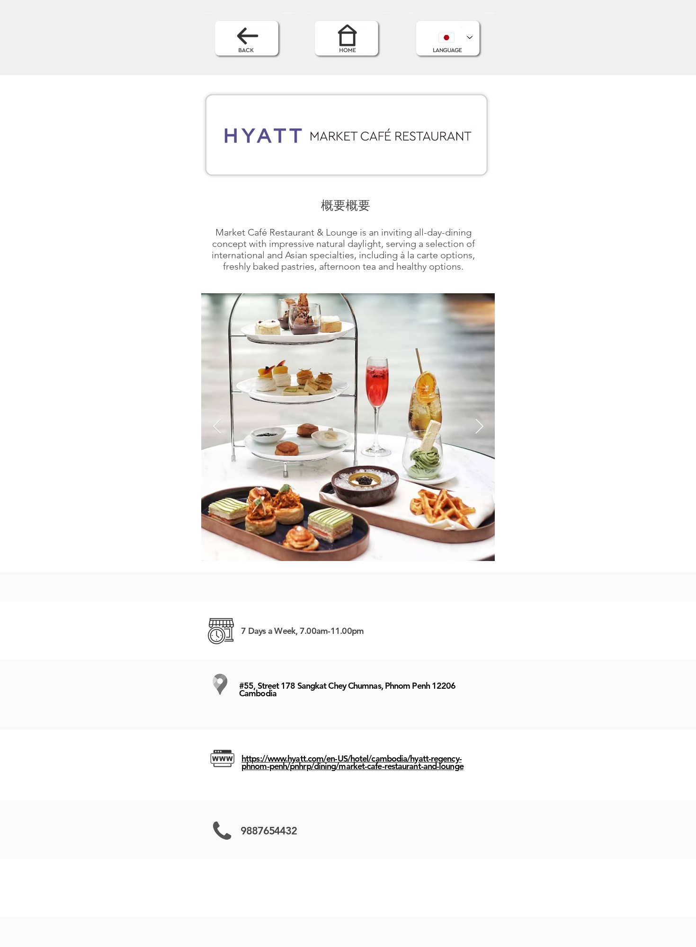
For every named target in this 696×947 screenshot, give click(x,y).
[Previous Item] (217, 427)
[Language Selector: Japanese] (455, 37)
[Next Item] (479, 427)
